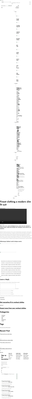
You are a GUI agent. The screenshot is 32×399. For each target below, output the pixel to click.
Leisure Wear (17, 60)
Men (2, 318)
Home (1, 208)
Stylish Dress (17, 53)
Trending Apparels (18, 26)
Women (3, 320)
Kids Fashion (17, 74)
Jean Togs (17, 46)
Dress (0, 327)
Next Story (1, 305)
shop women (19, 99)
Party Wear (17, 80)
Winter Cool (9, 327)
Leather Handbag (10, 391)
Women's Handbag (19, 144)
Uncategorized (4, 319)
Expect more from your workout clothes (21, 174)
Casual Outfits (17, 19)
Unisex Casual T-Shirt (11, 386)
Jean (2, 327)
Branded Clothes (18, 39)
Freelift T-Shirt (10, 382)
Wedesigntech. (6, 374)
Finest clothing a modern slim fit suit (21, 187)
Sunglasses (7, 327)
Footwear (3, 316)
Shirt (4, 327)
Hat (1, 327)
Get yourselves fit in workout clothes (12, 302)
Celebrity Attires (18, 32)
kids (19, 104)
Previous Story (3, 299)
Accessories (3, 208)
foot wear (19, 110)
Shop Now (1, 352)
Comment (17, 288)
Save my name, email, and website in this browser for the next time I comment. (12, 295)
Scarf (3, 327)
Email (12, 292)
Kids (2, 317)
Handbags (20, 115)
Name (12, 290)
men (19, 93)
